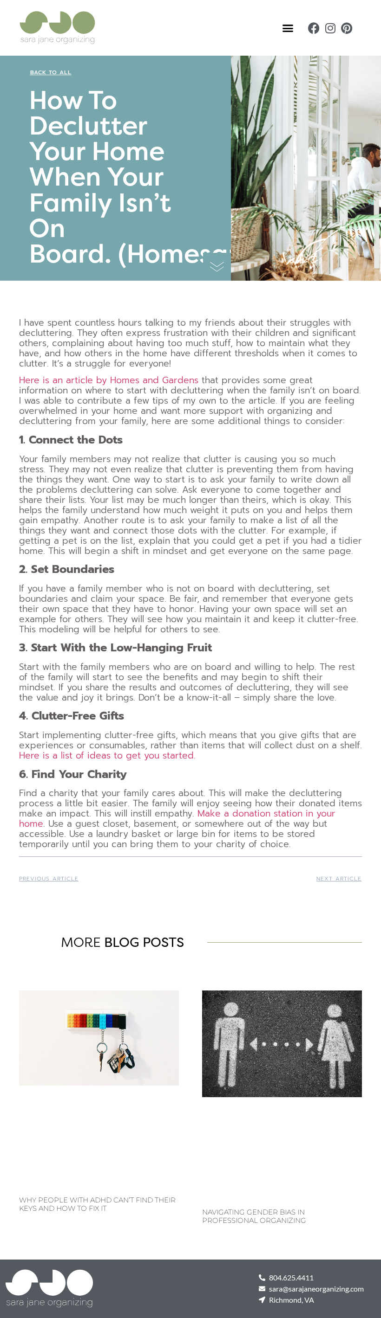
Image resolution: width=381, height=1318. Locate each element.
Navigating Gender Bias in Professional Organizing (254, 1216)
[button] (288, 28)
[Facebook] (314, 28)
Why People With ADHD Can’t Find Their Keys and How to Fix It (97, 1204)
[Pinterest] (346, 28)
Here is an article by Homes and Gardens (108, 380)
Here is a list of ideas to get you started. (107, 755)
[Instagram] (330, 28)
